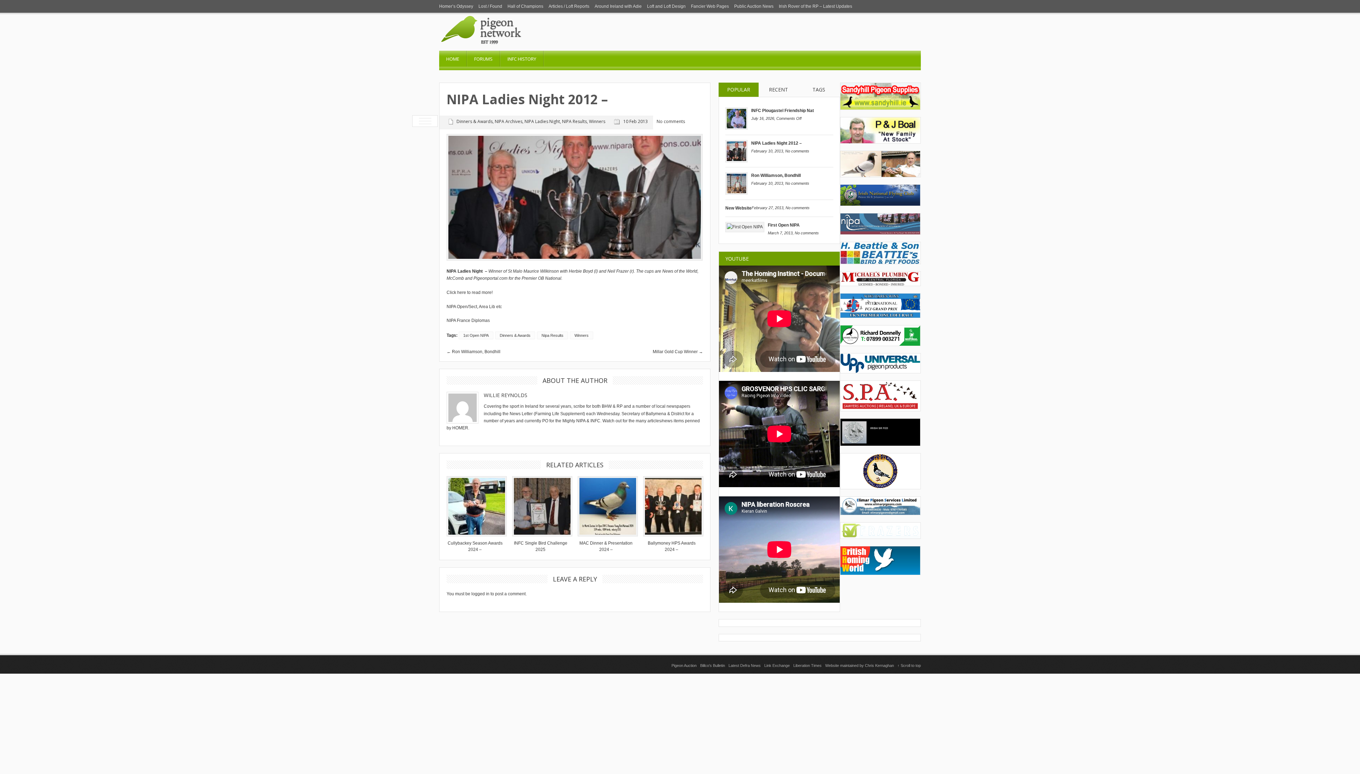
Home (452, 59)
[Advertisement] (680, 723)
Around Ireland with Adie (618, 6)
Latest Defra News (745, 665)
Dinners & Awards (475, 121)
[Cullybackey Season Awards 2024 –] (475, 506)
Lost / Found (490, 6)
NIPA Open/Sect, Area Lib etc (474, 306)
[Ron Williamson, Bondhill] (736, 193)
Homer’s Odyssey (456, 6)
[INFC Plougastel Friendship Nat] (736, 128)
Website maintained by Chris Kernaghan (859, 665)
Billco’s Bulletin (712, 665)
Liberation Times (807, 665)
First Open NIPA (784, 225)
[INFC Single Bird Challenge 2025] (540, 506)
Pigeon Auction (684, 665)
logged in (480, 593)
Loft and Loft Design (666, 6)
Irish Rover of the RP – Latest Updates (815, 6)
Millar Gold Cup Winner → (678, 351)
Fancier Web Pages (710, 6)
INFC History (522, 59)
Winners (597, 121)
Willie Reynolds (505, 395)
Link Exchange (777, 665)
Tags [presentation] (818, 89)
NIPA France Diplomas (468, 320)
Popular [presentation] (738, 89)
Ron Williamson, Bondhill (776, 175)
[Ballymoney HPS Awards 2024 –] (671, 506)
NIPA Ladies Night (542, 121)
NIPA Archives (508, 121)
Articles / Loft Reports (569, 6)
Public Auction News (754, 6)
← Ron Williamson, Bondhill (473, 351)
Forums (483, 59)
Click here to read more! (470, 292)
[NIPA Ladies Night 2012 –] (736, 160)
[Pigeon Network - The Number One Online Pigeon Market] (510, 48)
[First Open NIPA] (744, 226)
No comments (797, 151)
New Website (738, 208)
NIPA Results (574, 121)
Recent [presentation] (778, 89)
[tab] (739, 90)
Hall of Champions (525, 6)
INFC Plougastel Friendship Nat (782, 110)
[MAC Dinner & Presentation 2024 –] (606, 506)
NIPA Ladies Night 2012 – (776, 143)
